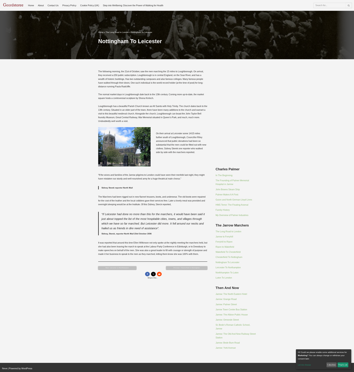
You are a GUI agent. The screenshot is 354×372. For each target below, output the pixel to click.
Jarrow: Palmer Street (226, 304)
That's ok (343, 365)
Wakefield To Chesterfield (228, 252)
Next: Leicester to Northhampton (117, 268)
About (41, 5)
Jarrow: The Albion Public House (232, 314)
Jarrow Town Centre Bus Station (231, 309)
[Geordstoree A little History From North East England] (12, 5)
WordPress (26, 368)
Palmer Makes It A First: (227, 194)
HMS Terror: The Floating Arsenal (232, 205)
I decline (331, 365)
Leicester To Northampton (228, 267)
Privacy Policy (69, 5)
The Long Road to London (117, 32)
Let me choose (304, 365)
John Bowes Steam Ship (228, 189)
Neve (4, 368)
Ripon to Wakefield (225, 247)
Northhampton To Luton (227, 272)
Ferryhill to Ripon (224, 242)
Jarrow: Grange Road (226, 299)
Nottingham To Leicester (227, 262)
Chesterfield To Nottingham (229, 257)
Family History (223, 210)
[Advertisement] (236, 119)
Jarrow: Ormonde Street (227, 320)
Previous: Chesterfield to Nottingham (187, 268)
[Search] (349, 5)
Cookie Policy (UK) (89, 5)
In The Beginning (224, 175)
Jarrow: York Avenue (226, 348)
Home (31, 5)
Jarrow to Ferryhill (224, 236)
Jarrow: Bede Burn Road (228, 343)
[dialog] (323, 359)
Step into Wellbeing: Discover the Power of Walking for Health (133, 5)
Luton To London (224, 278)
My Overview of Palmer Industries (232, 215)
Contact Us (53, 5)
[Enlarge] (147, 130)
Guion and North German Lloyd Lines (234, 200)
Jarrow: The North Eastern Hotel (231, 294)
